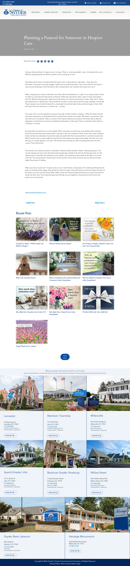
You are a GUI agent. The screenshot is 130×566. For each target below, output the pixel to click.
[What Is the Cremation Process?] (31, 263)
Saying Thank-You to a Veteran (26, 346)
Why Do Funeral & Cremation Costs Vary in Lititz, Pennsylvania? (97, 279)
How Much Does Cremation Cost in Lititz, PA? (31, 312)
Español (63, 2)
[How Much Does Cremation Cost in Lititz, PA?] (31, 298)
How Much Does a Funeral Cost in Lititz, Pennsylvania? (62, 313)
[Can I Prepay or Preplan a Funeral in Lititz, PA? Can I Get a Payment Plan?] (98, 229)
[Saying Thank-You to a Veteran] (31, 332)
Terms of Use (65, 563)
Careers (64, 4)
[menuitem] (36, 12)
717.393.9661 (7, 4)
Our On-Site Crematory (54, 2)
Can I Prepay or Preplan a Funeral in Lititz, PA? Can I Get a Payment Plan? (98, 245)
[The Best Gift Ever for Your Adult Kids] (98, 298)
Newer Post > (100, 202)
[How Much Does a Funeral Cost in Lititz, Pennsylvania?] (65, 298)
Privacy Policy (54, 563)
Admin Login (75, 563)
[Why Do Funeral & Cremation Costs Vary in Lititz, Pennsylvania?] (98, 263)
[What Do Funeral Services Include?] (65, 229)
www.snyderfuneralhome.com (35, 192)
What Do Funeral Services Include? (60, 244)
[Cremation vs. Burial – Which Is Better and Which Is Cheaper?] (31, 229)
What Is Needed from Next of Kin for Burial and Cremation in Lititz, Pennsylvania (64, 279)
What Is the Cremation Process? (26, 278)
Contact (68, 2)
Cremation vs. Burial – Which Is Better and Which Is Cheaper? (29, 245)
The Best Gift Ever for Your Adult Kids (95, 312)
